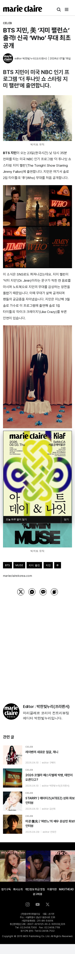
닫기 (66, 519)
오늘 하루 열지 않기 (16, 519)
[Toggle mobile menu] (67, 9)
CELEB (7, 23)
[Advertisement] (37, 644)
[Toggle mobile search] (59, 9)
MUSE (19, 565)
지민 (48, 565)
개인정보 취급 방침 (35, 889)
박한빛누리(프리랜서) (34, 58)
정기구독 (6, 889)
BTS (7, 565)
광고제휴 (37, 894)
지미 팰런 (34, 565)
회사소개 (18, 889)
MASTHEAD (66, 889)
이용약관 (52, 889)
